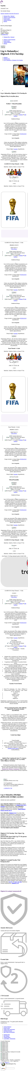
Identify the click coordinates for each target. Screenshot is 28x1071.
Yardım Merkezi (7, 20)
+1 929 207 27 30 (8, 788)
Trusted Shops (7, 1037)
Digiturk (6, 57)
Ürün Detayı (14, 249)
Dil (1, 31)
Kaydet (6, 33)
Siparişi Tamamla (5, 13)
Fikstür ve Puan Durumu (9, 17)
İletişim (5, 21)
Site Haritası (6, 1036)
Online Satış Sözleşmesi (9, 1029)
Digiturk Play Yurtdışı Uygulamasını (10, 769)
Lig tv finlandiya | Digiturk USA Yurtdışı (13, 60)
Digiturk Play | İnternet (9, 16)
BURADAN (23, 134)
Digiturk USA (12, 813)
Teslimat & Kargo (8, 1030)
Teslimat (21, 114)
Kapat (2, 33)
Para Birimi (3, 30)
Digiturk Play (7, 58)
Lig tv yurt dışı (18, 882)
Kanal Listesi (7, 18)
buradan (16, 149)
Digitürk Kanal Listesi (13, 748)
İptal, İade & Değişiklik (9, 1032)
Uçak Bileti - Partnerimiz (9, 1038)
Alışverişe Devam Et (14, 13)
